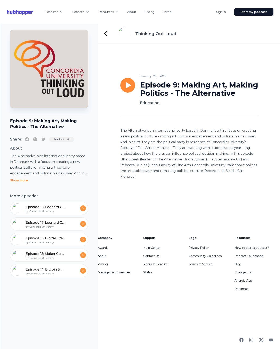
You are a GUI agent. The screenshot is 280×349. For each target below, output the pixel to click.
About (131, 12)
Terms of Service (201, 264)
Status (148, 272)
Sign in (221, 12)
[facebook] (27, 139)
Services (78, 12)
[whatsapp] (35, 139)
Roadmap (241, 289)
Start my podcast (254, 12)
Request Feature (155, 264)
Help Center (152, 248)
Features (51, 12)
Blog (237, 264)
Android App (243, 280)
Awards (103, 248)
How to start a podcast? (251, 248)
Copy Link (59, 139)
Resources (106, 12)
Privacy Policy (199, 248)
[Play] (127, 85)
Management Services (114, 272)
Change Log (243, 272)
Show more (19, 180)
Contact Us (151, 256)
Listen (167, 12)
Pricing (149, 12)
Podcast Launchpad (248, 256)
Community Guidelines (205, 256)
